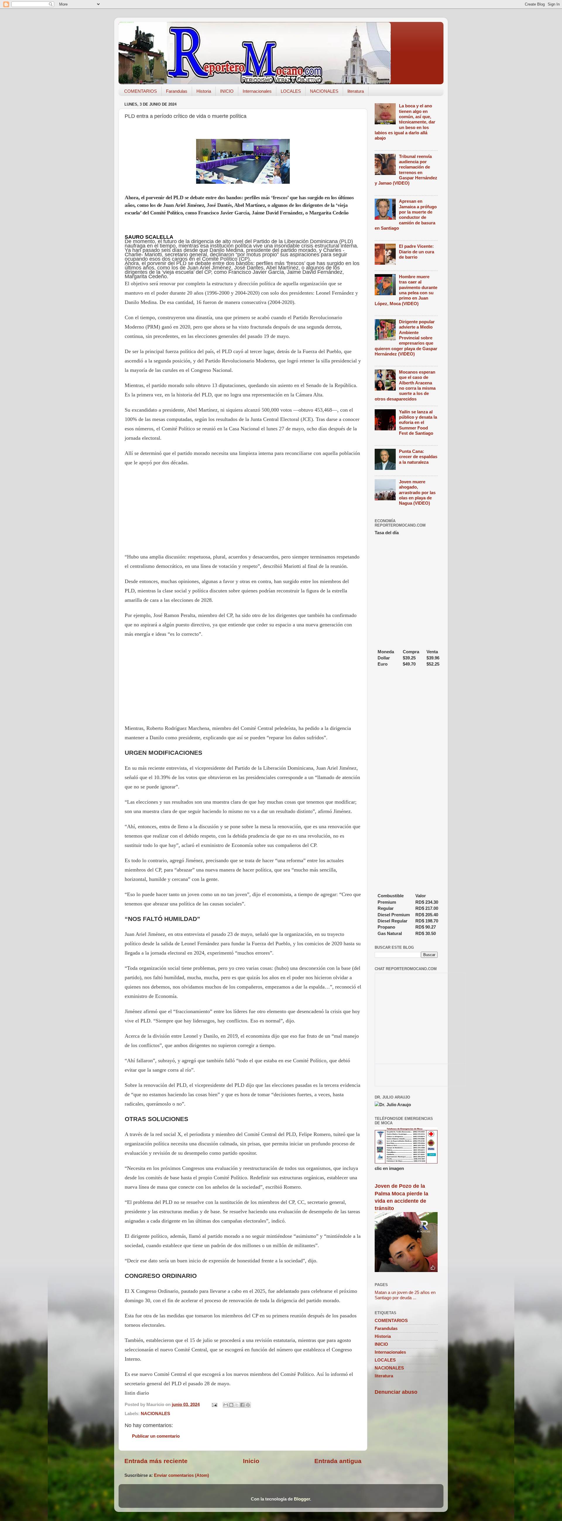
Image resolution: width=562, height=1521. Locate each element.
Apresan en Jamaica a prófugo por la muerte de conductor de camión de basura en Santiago (406, 215)
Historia (203, 91)
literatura (355, 91)
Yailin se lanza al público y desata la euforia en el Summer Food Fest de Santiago (418, 422)
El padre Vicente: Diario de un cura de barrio (416, 251)
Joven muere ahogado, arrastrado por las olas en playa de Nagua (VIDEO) (417, 492)
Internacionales (257, 91)
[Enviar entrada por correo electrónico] (214, 1404)
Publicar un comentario (156, 1436)
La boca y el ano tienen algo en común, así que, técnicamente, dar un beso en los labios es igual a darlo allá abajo (405, 121)
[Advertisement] (243, 509)
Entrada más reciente (156, 1461)
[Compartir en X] (237, 1405)
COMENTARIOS (140, 91)
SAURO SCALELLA (149, 237)
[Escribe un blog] (231, 1405)
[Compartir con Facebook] (242, 1405)
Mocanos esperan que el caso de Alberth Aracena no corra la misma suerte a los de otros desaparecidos (405, 385)
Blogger (302, 1498)
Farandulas (176, 91)
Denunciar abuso (396, 1392)
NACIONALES (324, 91)
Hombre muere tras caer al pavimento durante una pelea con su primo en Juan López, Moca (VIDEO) (406, 290)
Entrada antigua (337, 1461)
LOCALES (291, 91)
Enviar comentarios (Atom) (181, 1475)
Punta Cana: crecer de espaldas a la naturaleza (418, 457)
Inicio (251, 1461)
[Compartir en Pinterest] (248, 1405)
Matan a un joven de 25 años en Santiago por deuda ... (405, 1295)
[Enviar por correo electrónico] (226, 1405)
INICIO (227, 91)
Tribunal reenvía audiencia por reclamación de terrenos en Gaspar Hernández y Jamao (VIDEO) (406, 170)
